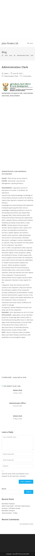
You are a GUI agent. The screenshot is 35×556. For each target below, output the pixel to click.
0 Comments (27, 76)
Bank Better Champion (8, 504)
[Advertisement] (17, 18)
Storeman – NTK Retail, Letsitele (11, 508)
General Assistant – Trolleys (10, 513)
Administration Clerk (11, 76)
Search (4, 489)
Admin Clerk (17, 390)
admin (6, 73)
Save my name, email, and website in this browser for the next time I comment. (15, 475)
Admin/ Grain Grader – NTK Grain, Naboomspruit (16, 506)
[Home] (2, 55)
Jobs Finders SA (10, 43)
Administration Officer (17, 403)
